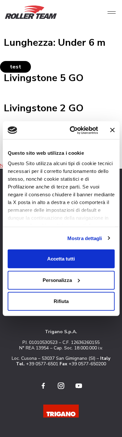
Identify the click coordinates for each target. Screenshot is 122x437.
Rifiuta (61, 301)
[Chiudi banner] (112, 130)
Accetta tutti (61, 258)
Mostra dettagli (84, 238)
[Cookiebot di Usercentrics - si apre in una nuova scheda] (72, 130)
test (15, 66)
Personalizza (57, 280)
